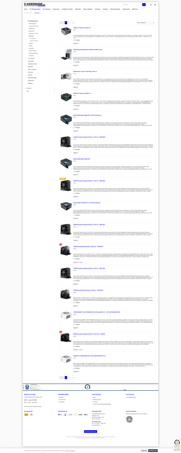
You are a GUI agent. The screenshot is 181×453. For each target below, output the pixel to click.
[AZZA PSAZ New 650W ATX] (66, 166)
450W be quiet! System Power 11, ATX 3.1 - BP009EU (89, 137)
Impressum (62, 402)
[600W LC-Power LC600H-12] (66, 101)
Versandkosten (87, 436)
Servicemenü (130, 394)
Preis (27, 91)
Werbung (30, 83)
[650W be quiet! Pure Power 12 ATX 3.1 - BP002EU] (66, 254)
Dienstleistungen (32, 77)
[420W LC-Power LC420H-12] (66, 35)
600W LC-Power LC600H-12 (81, 93)
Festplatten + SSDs (33, 33)
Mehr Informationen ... (70, 450)
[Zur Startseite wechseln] (34, 4)
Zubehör (30, 75)
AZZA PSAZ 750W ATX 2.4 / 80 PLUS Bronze (86, 202)
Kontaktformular (37, 406)
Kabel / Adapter (32, 69)
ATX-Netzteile (33, 38)
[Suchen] (144, 4)
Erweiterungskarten (33, 53)
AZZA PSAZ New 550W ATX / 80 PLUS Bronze (87, 115)
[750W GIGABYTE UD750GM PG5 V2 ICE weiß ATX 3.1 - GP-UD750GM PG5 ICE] (66, 319)
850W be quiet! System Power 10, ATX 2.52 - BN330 (89, 334)
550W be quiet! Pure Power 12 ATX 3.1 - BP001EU (88, 290)
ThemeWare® (102, 437)
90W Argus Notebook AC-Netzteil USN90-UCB (87, 49)
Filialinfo (61, 397)
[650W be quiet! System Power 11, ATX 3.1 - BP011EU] (66, 232)
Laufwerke (31, 48)
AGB (94, 397)
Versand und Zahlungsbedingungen (102, 404)
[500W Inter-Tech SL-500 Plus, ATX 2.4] (66, 79)
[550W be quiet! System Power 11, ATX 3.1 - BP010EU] (66, 188)
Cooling (30, 45)
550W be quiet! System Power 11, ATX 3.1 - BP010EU (89, 181)
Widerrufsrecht (97, 399)
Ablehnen (144, 450)
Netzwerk (30, 66)
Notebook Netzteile (34, 40)
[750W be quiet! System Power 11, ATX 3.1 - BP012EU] (66, 276)
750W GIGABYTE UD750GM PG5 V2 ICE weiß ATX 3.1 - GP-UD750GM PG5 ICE (96, 312)
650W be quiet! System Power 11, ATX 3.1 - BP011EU (89, 224)
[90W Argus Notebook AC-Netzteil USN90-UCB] (66, 57)
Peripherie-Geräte (32, 64)
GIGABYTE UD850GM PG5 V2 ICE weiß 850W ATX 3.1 (89, 356)
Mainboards (31, 31)
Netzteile (31, 36)
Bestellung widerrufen (90, 431)
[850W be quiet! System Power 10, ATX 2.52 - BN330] (66, 341)
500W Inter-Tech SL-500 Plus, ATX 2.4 (85, 71)
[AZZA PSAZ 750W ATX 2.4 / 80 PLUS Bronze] (66, 210)
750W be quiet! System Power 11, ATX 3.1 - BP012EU (89, 268)
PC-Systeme (31, 58)
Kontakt (95, 402)
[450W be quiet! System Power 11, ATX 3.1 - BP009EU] (66, 144)
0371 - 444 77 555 (30, 400)
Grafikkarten (32, 28)
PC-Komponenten (33, 21)
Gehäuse (31, 43)
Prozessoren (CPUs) (33, 26)
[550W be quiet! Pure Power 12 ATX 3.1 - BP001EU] (66, 297)
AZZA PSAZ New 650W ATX (81, 159)
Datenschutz (62, 399)
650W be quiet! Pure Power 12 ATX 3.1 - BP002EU (88, 246)
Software (30, 72)
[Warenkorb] (155, 4)
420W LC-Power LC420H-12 (81, 28)
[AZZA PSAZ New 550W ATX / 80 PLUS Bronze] (66, 123)
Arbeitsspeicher (32, 23)
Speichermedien (32, 50)
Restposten (31, 80)
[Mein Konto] (151, 4)
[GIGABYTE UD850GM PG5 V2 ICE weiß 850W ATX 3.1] (66, 363)
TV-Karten (31, 55)
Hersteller (28, 88)
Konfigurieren (153, 450)
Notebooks (31, 61)
